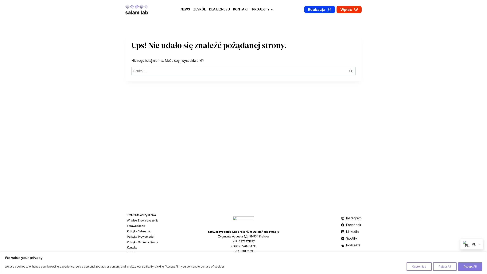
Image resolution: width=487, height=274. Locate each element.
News (185, 9)
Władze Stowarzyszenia (142, 220)
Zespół (199, 9)
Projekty (261, 9)
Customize (419, 266)
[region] (243, 263)
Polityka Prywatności (140, 236)
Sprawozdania (136, 226)
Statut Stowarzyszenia (141, 215)
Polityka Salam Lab (139, 231)
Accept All (470, 266)
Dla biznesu (219, 9)
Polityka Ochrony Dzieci (142, 242)
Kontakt (241, 9)
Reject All (445, 266)
